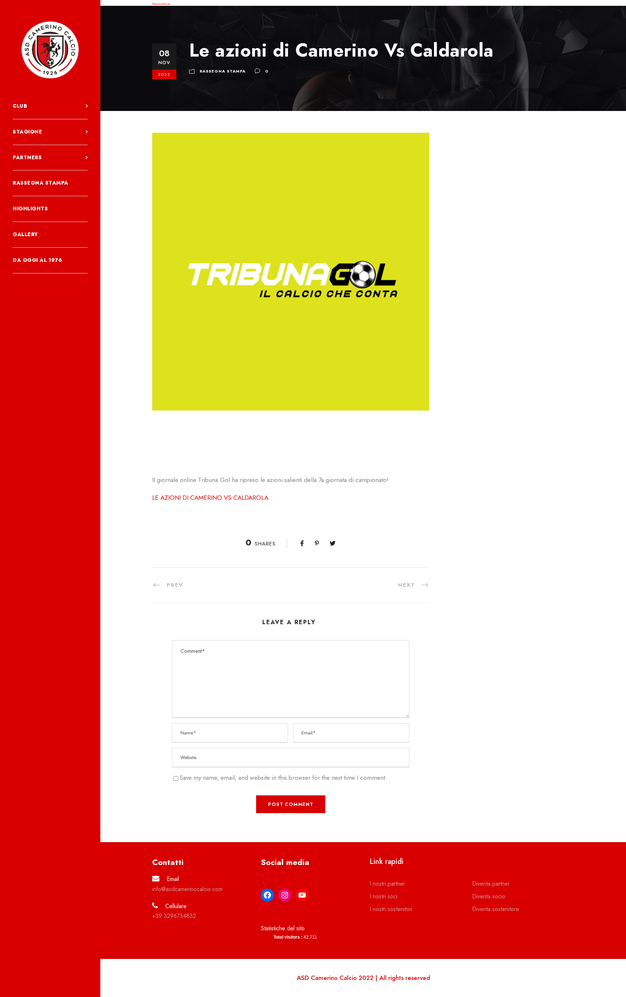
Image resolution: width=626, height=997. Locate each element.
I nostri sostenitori (391, 909)
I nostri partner (387, 883)
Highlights (30, 208)
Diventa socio (488, 896)
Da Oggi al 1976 (37, 260)
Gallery (25, 234)
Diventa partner (491, 883)
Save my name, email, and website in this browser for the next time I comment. (283, 777)
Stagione (27, 131)
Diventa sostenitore (495, 909)
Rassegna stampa (40, 182)
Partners (27, 157)
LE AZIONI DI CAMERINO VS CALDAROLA (210, 497)
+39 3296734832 (174, 916)
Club (20, 106)
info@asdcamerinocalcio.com (187, 889)
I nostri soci (383, 896)
